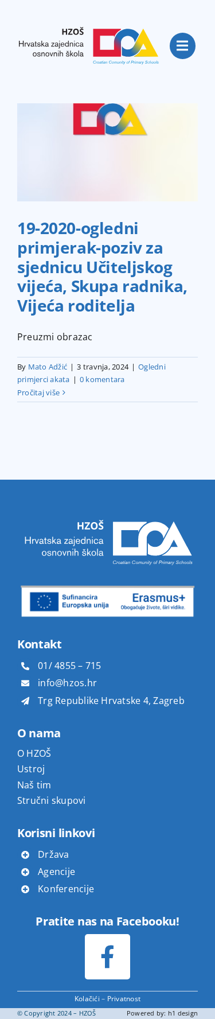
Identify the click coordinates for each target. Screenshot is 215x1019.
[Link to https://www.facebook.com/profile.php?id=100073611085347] (107, 956)
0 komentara (102, 379)
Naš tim (34, 785)
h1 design (183, 1013)
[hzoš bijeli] (107, 513)
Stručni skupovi (51, 800)
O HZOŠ (34, 753)
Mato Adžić (47, 366)
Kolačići (87, 999)
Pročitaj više (38, 392)
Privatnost (123, 999)
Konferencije (66, 888)
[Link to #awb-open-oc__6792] (183, 46)
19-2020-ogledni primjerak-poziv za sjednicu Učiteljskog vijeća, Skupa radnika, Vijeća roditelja (102, 266)
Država (53, 854)
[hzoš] (89, 16)
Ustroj (31, 769)
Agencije (56, 871)
